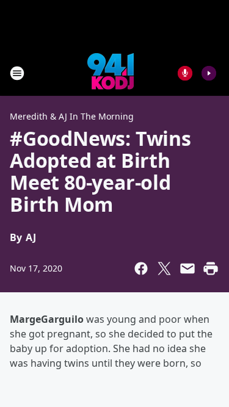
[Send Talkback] (185, 73)
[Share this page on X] (164, 268)
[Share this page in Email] (187, 268)
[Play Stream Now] (209, 73)
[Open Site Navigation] (17, 73)
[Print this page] (210, 268)
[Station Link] (110, 73)
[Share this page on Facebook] (141, 268)
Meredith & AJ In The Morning (72, 116)
